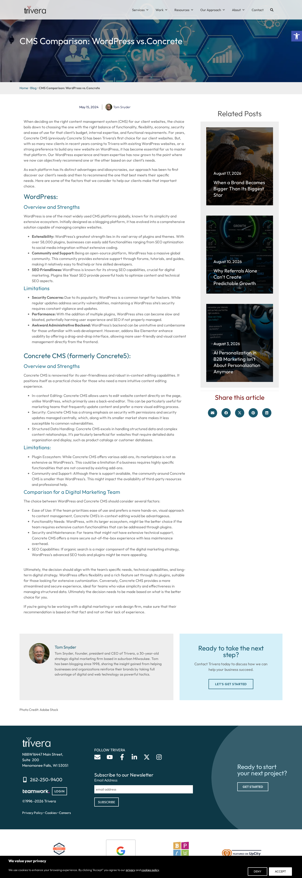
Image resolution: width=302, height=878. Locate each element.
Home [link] (24, 88)
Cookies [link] (51, 813)
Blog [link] (33, 88)
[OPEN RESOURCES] (192, 9)
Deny (257, 871)
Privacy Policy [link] (32, 813)
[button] (212, 412)
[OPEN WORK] (166, 9)
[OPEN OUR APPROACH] (223, 9)
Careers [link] (65, 813)
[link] (296, 36)
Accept (280, 871)
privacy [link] (130, 870)
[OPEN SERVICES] (147, 9)
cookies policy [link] (150, 870)
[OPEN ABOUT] (243, 9)
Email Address (106, 780)
